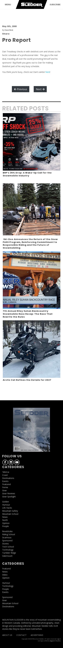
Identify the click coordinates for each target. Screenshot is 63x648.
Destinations (8, 478)
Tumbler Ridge (9, 552)
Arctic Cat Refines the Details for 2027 (27, 380)
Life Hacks (7, 507)
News (5, 517)
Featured (6, 484)
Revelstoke (7, 531)
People (5, 526)
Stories (5, 543)
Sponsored (7, 540)
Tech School (8, 546)
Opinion (6, 523)
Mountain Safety (10, 510)
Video (4, 574)
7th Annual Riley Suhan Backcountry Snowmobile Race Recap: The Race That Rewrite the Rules (28, 314)
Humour (6, 504)
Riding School (8, 534)
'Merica (5, 472)
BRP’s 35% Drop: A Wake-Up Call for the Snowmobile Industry (27, 174)
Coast (5, 475)
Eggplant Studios (55, 641)
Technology (7, 549)
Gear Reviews (8, 493)
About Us (7, 635)
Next (39, 89)
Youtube (16, 462)
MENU (8, 4)
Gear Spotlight (9, 496)
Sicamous (6, 537)
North (5, 520)
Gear (4, 490)
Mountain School (10, 514)
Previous (21, 89)
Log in (59, 639)
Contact (21, 635)
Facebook (5, 462)
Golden (5, 501)
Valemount (7, 555)
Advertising (37, 635)
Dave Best (9, 30)
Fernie (5, 487)
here (48, 72)
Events (5, 481)
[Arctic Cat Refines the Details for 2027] (31, 349)
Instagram (11, 462)
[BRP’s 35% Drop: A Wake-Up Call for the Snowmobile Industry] (31, 142)
